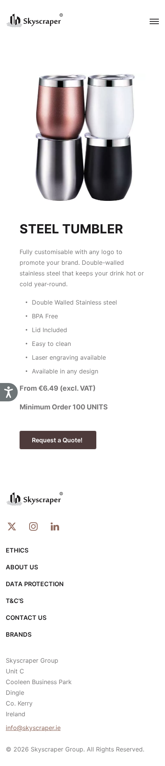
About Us (22, 567)
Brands (18, 634)
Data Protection (35, 584)
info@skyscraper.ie (33, 728)
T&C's (14, 601)
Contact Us (26, 617)
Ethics (17, 550)
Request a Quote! (58, 440)
